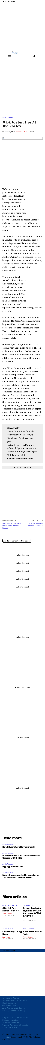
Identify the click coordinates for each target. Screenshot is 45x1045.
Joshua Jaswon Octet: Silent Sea (35, 524)
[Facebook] (10, 548)
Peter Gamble (28, 937)
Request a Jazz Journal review (15, 1017)
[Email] (15, 548)
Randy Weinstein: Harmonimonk (18, 847)
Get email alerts (9, 1005)
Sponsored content (10, 1019)
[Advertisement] (22, 24)
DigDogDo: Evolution (12, 867)
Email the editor (9, 1002)
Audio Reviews (8, 117)
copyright (6, 1036)
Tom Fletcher (21, 132)
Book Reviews (28, 905)
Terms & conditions (11, 1022)
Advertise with (14, 1000)
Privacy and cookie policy (13, 1010)
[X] (4, 548)
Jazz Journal (7, 914)
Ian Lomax (6, 937)
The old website (15, 1024)
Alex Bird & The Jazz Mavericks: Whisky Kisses (11, 525)
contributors (13, 1007)
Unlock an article (9, 1027)
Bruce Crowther (29, 919)
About (10, 998)
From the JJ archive (9, 905)
